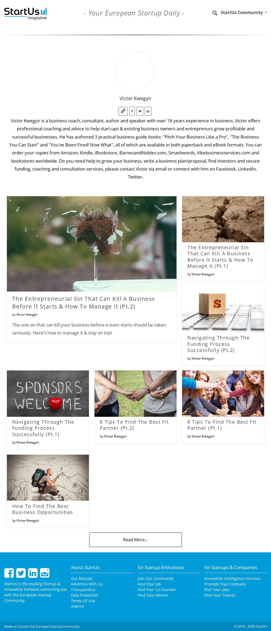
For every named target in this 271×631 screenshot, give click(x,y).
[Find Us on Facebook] (9, 575)
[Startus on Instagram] (44, 575)
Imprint (77, 606)
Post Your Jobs (216, 589)
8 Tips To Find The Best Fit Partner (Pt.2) (134, 425)
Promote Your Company (225, 584)
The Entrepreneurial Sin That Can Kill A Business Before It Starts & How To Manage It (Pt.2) (83, 302)
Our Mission (82, 578)
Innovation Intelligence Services (232, 578)
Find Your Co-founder (157, 589)
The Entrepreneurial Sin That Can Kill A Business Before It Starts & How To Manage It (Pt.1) (220, 256)
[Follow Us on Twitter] (21, 575)
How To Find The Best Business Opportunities (42, 509)
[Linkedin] (148, 111)
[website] (123, 111)
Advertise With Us (86, 584)
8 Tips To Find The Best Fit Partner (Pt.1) (221, 425)
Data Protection (84, 595)
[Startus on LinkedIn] (33, 575)
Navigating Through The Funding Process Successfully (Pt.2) (218, 343)
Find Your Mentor (153, 595)
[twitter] (140, 111)
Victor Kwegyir (26, 314)
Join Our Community (156, 578)
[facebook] (132, 111)
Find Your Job (149, 584)
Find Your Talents (219, 595)
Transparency (83, 589)
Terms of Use (83, 600)
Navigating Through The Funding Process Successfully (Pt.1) (43, 428)
